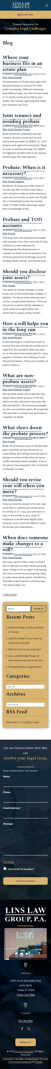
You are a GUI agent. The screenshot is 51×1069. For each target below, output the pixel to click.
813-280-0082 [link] (26, 14)
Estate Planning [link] (15, 77)
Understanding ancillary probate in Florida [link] (25, 630)
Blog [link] (5, 77)
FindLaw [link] (38, 1061)
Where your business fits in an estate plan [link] (22, 63)
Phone (6, 792)
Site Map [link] (19, 1058)
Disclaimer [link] (8, 1058)
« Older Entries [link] (10, 594)
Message (8, 823)
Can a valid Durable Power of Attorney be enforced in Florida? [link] (25, 658)
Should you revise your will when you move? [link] (23, 485)
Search (38, 608)
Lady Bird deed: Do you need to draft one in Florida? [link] (25, 641)
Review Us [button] (25, 1042)
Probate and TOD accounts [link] (22, 222)
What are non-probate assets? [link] (19, 378)
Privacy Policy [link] (31, 1058)
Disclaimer (8, 861)
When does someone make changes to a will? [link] (25, 543)
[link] (21, 5)
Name (6, 776)
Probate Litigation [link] (16, 181)
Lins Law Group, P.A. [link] (23, 74)
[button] (46, 5)
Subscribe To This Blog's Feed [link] (22, 722)
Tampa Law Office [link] (25, 994)
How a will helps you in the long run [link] (25, 326)
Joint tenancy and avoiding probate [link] (22, 118)
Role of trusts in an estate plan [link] (24, 649)
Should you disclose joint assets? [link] (24, 274)
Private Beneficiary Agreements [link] (25, 666)
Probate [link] (26, 129)
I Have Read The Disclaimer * (22, 869)
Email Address (12, 808)
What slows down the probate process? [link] (25, 430)
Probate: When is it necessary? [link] (24, 170)
